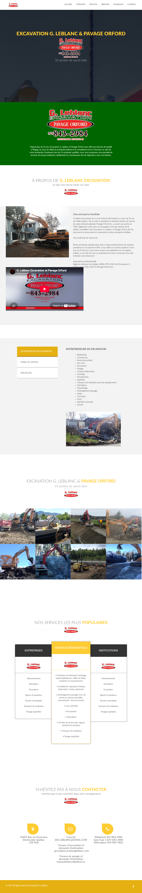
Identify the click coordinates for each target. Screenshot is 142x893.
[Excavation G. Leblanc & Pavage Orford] (14, 515)
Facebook (118, 4)
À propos (80, 4)
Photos (93, 4)
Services (105, 4)
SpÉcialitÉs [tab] (26, 373)
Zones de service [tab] (29, 362)
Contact (131, 4)
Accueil (68, 4)
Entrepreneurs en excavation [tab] (36, 351)
